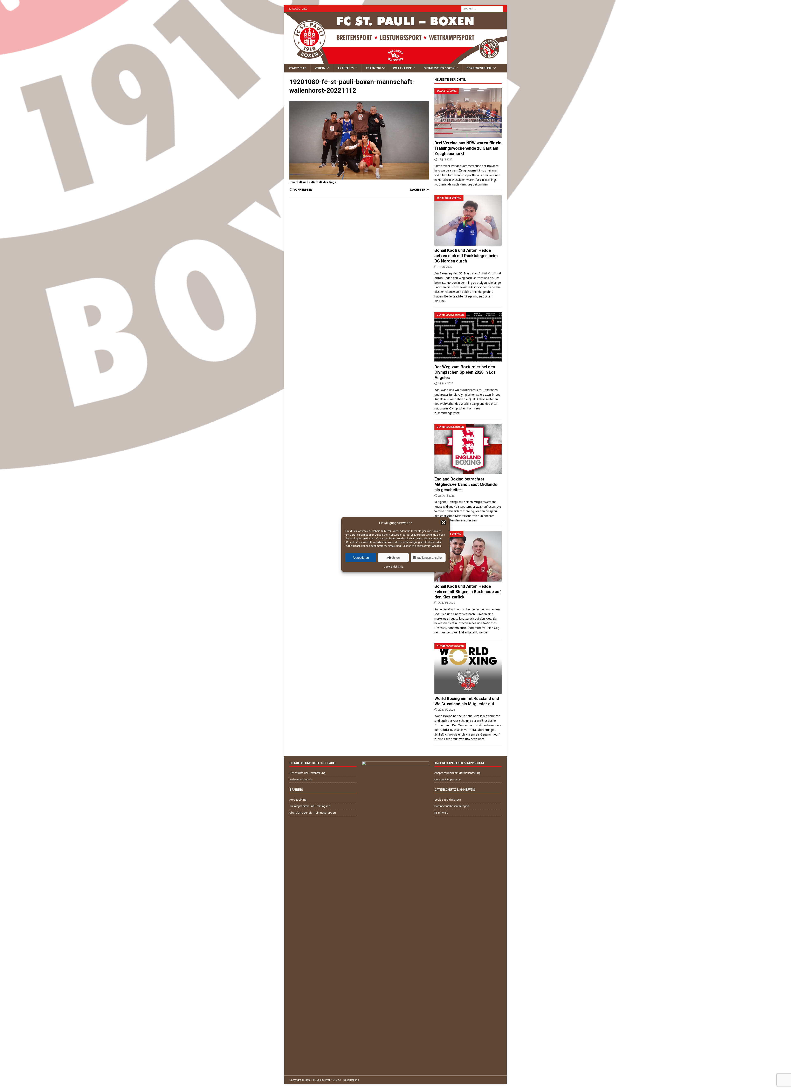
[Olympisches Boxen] (468, 337)
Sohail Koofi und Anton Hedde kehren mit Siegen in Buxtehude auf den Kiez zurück (467, 591)
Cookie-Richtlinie (393, 566)
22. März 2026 (446, 709)
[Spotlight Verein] (468, 220)
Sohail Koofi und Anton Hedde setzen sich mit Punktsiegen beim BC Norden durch (466, 256)
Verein (320, 68)
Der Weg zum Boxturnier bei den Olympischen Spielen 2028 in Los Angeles (465, 372)
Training (373, 68)
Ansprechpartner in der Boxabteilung (457, 773)
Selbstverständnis (300, 779)
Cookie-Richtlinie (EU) (447, 799)
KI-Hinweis (441, 812)
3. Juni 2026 (445, 267)
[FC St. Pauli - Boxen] (395, 61)
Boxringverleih (479, 68)
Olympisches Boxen (439, 68)
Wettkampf (402, 68)
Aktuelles (345, 68)
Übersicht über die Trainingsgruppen (312, 812)
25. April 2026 (446, 495)
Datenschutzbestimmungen (451, 806)
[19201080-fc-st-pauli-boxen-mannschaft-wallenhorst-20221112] (359, 177)
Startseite (297, 68)
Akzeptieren (361, 557)
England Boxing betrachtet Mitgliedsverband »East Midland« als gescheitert (465, 484)
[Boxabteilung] (468, 113)
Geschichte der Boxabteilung (307, 773)
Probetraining (298, 799)
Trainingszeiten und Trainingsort (309, 806)
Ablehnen (393, 557)
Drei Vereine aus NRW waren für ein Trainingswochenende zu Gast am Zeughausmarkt (467, 148)
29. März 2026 (446, 603)
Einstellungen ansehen (428, 557)
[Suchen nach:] (482, 8)
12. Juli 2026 (445, 159)
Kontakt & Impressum (447, 779)
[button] (443, 523)
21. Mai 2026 (445, 383)
